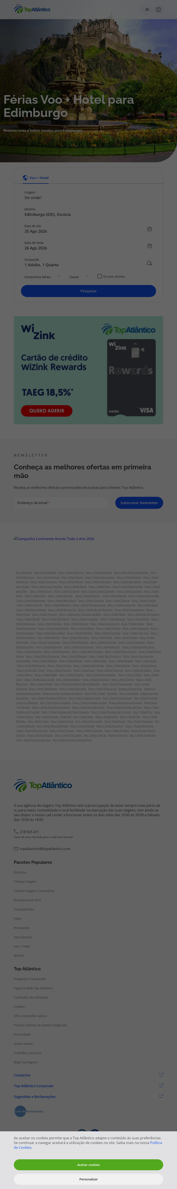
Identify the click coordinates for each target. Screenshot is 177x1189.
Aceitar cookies (88, 1165)
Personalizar (88, 1179)
